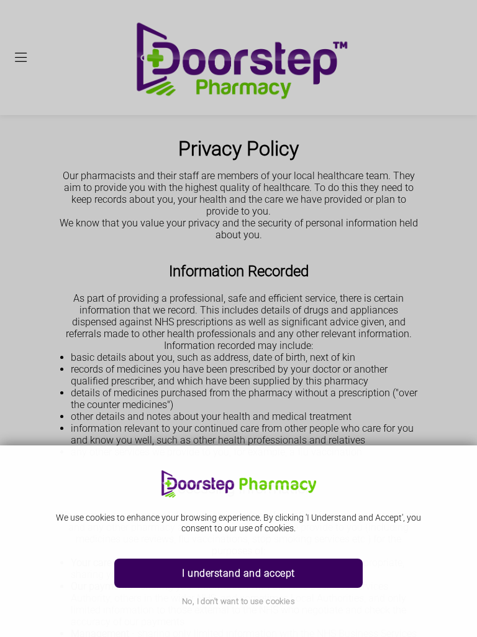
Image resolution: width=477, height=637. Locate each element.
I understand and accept (238, 573)
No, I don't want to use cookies (238, 601)
